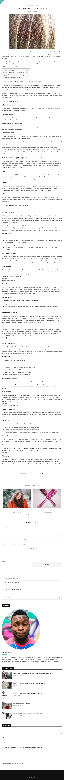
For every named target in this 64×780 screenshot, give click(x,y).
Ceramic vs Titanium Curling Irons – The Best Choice (28, 714)
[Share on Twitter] (39, 473)
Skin (32, 737)
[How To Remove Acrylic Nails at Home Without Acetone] (7, 685)
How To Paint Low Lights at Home (13, 586)
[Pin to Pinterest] (40, 473)
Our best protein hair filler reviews (12, 77)
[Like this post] (34, 473)
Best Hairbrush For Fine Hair (47, 510)
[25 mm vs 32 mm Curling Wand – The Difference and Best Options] (7, 675)
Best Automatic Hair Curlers (17, 510)
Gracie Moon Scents (38, 747)
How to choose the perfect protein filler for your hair (16, 75)
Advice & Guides (34, 5)
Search (4, 561)
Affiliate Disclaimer (13, 763)
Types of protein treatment (10, 74)
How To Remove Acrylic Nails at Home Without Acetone (29, 683)
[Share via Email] (42, 473)
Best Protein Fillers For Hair (12, 575)
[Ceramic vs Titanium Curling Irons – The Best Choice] (7, 716)
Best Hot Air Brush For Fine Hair (13, 589)
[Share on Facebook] (37, 473)
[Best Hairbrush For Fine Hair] (47, 498)
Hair (27, 5)
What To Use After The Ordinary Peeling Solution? (27, 693)
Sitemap (21, 763)
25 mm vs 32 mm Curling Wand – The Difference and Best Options (32, 673)
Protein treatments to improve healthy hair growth (16, 72)
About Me (4, 763)
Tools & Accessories (32, 741)
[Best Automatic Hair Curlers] (17, 498)
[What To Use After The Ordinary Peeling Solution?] (7, 695)
